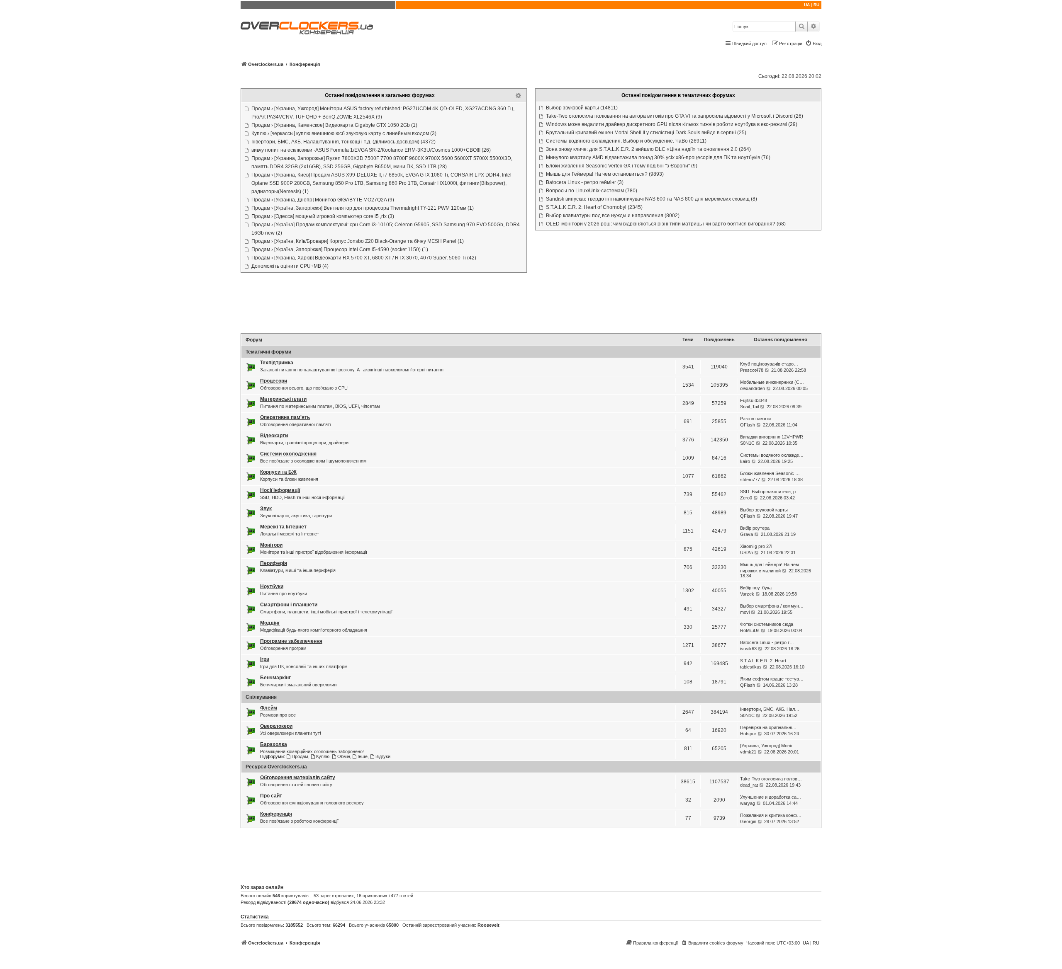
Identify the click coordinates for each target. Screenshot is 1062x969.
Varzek (747, 593)
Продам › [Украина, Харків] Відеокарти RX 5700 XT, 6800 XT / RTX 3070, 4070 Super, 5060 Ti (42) (363, 258)
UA (807, 4)
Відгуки (382, 756)
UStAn (746, 552)
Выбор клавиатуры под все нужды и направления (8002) (613, 215)
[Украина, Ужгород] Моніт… (768, 745)
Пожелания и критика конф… (770, 815)
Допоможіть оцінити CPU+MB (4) (290, 266)
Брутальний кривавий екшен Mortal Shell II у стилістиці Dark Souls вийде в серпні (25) (646, 133)
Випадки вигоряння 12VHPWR (771, 436)
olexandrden (752, 388)
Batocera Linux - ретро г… (767, 642)
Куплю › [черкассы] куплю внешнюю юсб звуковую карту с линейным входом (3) (343, 133)
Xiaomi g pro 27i (756, 546)
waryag (747, 803)
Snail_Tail (749, 406)
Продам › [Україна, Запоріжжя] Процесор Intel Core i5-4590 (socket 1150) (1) (339, 249)
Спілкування (261, 697)
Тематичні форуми (268, 352)
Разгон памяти (755, 418)
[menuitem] (813, 43)
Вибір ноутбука (756, 587)
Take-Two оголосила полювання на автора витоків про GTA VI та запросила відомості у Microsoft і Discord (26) (674, 116)
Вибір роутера (755, 528)
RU (816, 4)
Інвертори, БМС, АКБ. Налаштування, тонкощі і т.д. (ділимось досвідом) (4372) (343, 142)
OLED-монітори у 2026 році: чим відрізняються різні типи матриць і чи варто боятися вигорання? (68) (666, 224)
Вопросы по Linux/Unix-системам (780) (591, 191)
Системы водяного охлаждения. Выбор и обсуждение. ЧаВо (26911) (626, 141)
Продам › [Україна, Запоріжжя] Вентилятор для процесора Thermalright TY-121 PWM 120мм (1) (362, 208)
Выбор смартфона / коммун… (772, 605)
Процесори (273, 381)
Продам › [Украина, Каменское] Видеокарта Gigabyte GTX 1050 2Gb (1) (334, 125)
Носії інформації (280, 490)
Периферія (273, 563)
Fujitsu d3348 (753, 400)
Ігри (264, 659)
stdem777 (750, 479)
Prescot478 (751, 370)
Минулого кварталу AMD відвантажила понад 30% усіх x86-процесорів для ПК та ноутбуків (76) (658, 157)
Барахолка (273, 744)
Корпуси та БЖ (278, 472)
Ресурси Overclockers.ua (276, 767)
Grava (746, 534)
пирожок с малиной (760, 570)
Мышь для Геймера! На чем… (772, 564)
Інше (363, 756)
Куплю (322, 756)
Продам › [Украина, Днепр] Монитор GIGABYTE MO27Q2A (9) (322, 200)
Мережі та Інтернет (283, 527)
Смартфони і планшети (288, 605)
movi (745, 612)
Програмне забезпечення (291, 641)
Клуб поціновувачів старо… (769, 363)
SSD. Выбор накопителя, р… (770, 491)
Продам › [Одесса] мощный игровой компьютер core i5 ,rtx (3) (322, 216)
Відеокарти (274, 435)
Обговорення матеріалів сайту (297, 777)
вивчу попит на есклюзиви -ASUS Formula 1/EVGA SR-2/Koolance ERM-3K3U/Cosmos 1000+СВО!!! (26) (371, 150)
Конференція (276, 814)
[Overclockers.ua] (307, 28)
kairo (745, 461)
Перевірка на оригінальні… (768, 727)
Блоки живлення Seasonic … (770, 473)
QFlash (747, 424)
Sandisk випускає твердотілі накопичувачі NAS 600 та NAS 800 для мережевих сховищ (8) (651, 199)
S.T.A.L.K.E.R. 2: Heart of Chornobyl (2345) (594, 207)
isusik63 (748, 648)
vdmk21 (748, 751)
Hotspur (748, 733)
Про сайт (271, 796)
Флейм (268, 708)
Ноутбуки (271, 586)
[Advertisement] (531, 303)
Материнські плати (283, 399)
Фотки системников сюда (766, 624)
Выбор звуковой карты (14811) (582, 108)
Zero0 (746, 497)
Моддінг (270, 623)
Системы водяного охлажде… (772, 455)
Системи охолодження (288, 454)
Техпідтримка (276, 363)
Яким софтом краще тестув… (772, 678)
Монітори (271, 545)
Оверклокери (276, 726)
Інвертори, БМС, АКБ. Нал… (769, 709)
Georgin (748, 821)
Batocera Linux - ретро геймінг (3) (585, 182)
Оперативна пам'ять (285, 417)
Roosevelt (488, 925)
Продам (300, 756)
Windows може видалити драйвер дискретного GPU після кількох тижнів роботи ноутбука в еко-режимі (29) (671, 124)
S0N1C (747, 443)
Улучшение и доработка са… (770, 797)
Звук (266, 508)
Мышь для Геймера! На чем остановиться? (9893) (605, 174)
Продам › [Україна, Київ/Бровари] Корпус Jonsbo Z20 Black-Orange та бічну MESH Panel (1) (357, 241)
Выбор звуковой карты (764, 509)
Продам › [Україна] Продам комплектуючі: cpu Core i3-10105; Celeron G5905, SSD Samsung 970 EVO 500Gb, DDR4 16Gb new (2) (385, 229)
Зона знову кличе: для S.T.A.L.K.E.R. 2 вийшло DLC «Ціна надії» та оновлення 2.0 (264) (648, 149)
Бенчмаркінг (275, 678)
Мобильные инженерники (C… (772, 382)
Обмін (343, 756)
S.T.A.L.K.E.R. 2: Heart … (766, 660)
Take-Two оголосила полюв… (771, 778)
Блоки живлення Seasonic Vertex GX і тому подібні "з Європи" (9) (621, 166)
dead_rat (749, 784)
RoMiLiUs (750, 630)
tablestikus (751, 666)
